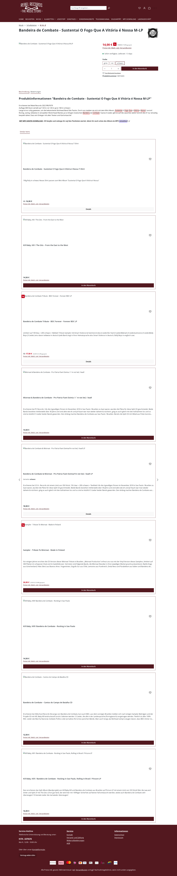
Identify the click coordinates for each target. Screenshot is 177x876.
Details (88, 209)
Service (70, 831)
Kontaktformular (38, 849)
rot (112, 63)
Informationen (121, 831)
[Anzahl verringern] (105, 69)
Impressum (118, 838)
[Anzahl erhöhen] (118, 69)
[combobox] (88, 8)
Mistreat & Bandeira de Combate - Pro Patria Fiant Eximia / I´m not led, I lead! (57, 397)
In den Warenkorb (140, 68)
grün (106, 63)
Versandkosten (81, 870)
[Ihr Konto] (144, 8)
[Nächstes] (157, 479)
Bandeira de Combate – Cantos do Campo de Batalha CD (47, 702)
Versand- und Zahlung (75, 838)
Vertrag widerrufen (27, 855)
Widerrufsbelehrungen (75, 840)
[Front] (58, 64)
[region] (58, 64)
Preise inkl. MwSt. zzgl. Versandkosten (117, 48)
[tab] (24, 92)
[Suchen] (108, 8)
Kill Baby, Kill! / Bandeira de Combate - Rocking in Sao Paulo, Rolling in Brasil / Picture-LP (62, 779)
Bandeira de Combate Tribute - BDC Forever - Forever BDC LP (50, 321)
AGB (68, 843)
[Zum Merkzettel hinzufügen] (150, 159)
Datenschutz (119, 835)
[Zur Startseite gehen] (31, 7)
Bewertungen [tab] (36, 92)
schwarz (120, 63)
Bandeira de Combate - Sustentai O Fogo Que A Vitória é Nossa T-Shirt (54, 169)
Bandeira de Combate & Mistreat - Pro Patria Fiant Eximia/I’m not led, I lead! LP (58, 474)
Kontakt (70, 835)
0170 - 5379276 (25, 839)
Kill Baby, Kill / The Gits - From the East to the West (45, 245)
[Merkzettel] (139, 8)
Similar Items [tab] (25, 132)
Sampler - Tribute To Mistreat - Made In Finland (44, 550)
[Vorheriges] (19, 479)
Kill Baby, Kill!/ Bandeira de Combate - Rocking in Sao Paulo (49, 626)
